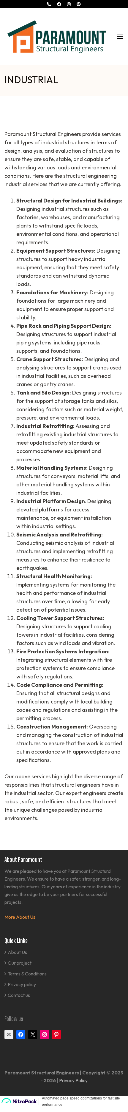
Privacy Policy (73, 1080)
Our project (19, 963)
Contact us (19, 995)
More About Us (19, 917)
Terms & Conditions (27, 974)
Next (115, 107)
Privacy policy (22, 984)
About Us (17, 952)
